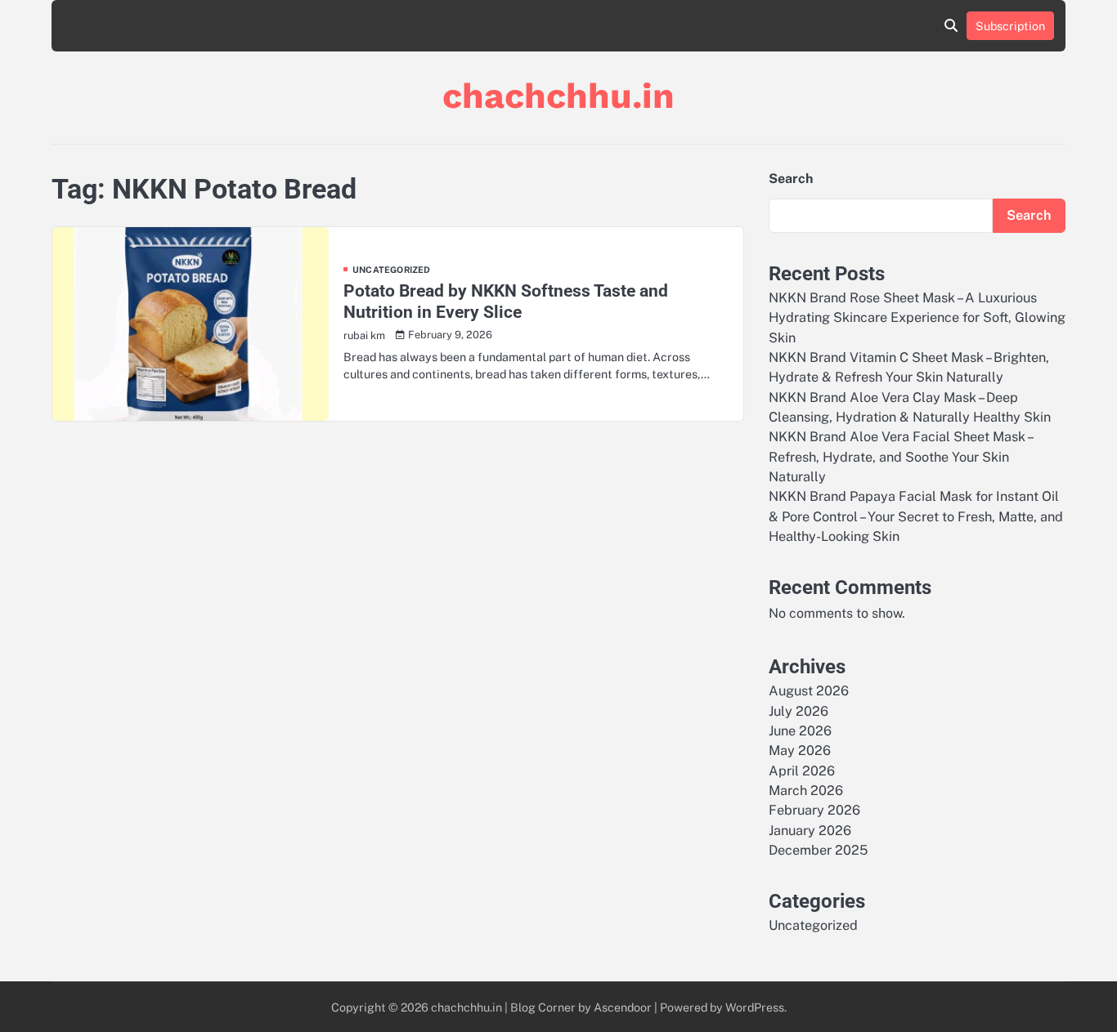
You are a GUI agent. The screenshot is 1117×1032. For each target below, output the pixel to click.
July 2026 (798, 711)
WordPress (754, 1007)
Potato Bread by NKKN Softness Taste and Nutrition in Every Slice (505, 300)
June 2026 (800, 731)
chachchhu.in (558, 95)
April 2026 (802, 771)
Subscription (1010, 26)
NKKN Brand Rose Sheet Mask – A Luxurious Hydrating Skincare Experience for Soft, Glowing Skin (917, 318)
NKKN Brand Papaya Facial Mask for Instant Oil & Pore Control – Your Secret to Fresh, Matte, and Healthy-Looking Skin (916, 516)
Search (791, 178)
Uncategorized (391, 270)
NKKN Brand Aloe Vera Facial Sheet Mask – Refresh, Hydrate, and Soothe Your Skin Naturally (900, 457)
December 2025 (818, 850)
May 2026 (800, 750)
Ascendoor (623, 1007)
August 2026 (809, 691)
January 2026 (810, 830)
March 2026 (806, 790)
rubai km (364, 335)
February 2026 (814, 810)
